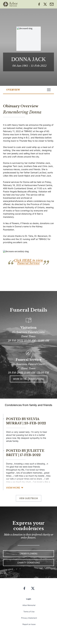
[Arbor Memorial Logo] (10, 4)
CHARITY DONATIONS (28, 562)
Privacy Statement (29, 618)
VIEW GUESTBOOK (28, 498)
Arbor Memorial (28, 605)
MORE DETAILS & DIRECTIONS (28, 379)
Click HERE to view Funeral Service (28, 262)
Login (28, 599)
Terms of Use (29, 611)
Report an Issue (29, 624)
